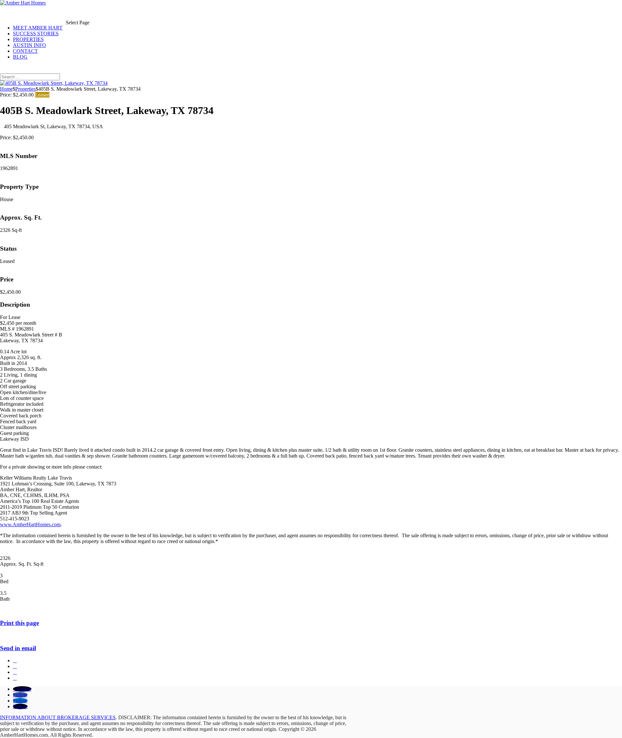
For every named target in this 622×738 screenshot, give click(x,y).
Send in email (18, 648)
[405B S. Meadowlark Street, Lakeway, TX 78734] (54, 83)
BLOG (20, 57)
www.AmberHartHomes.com (30, 524)
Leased (42, 94)
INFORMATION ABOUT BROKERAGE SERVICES (58, 717)
